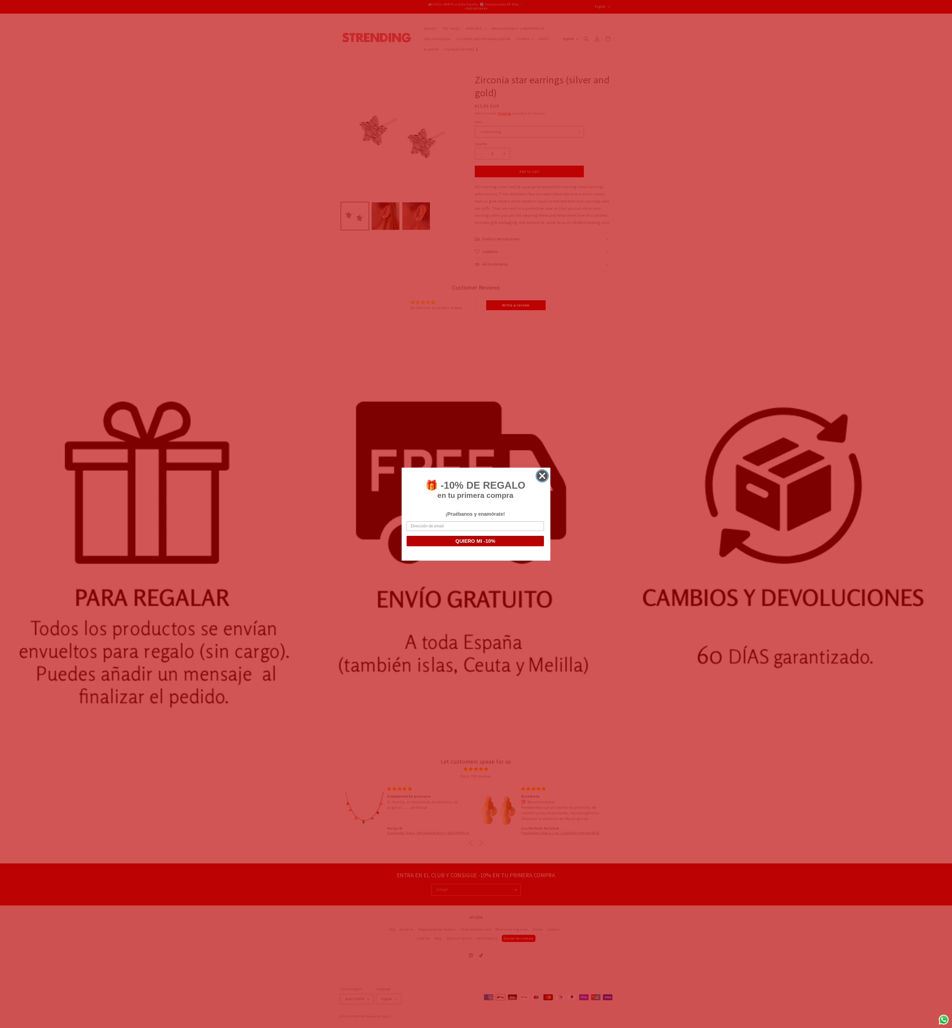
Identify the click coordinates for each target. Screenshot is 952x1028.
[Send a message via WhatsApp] (944, 1020)
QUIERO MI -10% (475, 541)
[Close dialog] (542, 476)
